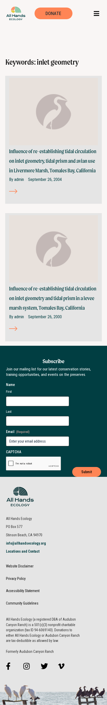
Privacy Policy (16, 579)
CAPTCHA (13, 452)
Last (9, 411)
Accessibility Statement (22, 591)
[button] (96, 13)
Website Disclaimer (20, 566)
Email (18, 432)
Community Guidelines (22, 603)
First (9, 392)
